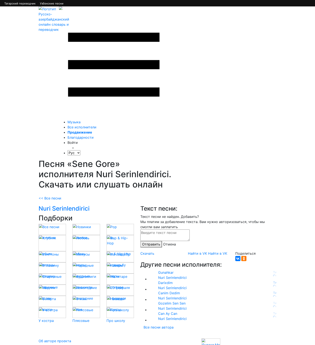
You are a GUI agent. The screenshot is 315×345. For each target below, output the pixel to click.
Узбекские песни (51, 3)
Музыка (74, 122)
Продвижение (80, 132)
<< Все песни (50, 198)
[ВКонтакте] (237, 258)
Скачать (147, 253)
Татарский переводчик (20, 3)
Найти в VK (197, 253)
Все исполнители (82, 127)
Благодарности (81, 137)
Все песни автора (159, 327)
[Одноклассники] (243, 258)
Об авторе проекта (55, 341)
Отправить (151, 244)
